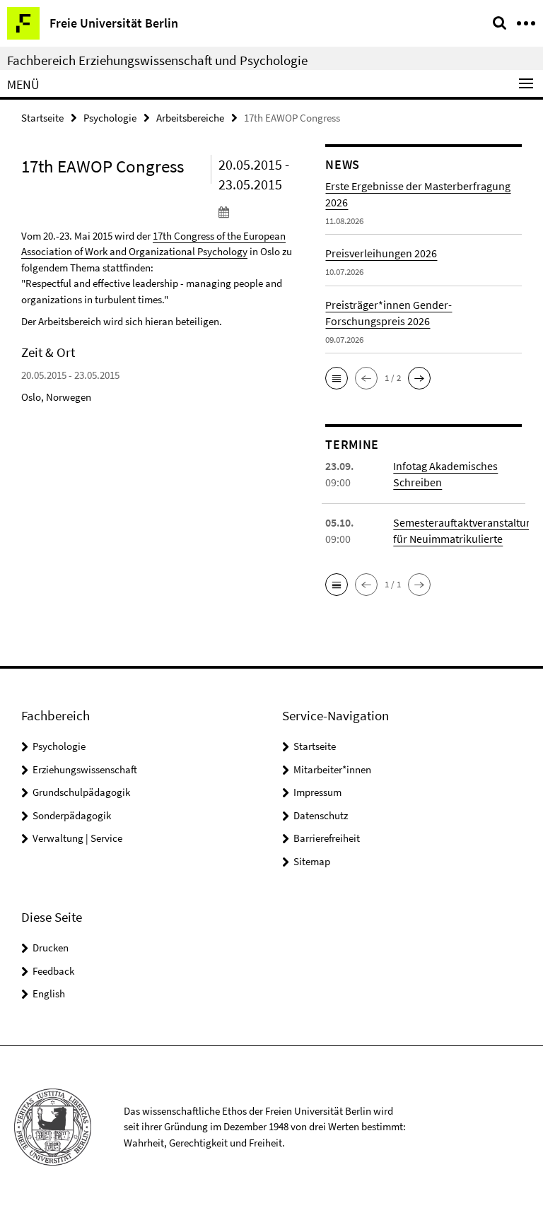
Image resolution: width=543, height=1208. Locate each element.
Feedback (53, 971)
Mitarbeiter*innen (332, 769)
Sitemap (311, 861)
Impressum (317, 792)
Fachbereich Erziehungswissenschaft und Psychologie (157, 60)
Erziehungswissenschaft (85, 769)
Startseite (42, 117)
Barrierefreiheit (326, 838)
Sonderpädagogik (72, 815)
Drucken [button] (51, 947)
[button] (336, 378)
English (49, 993)
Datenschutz (320, 815)
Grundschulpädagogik (81, 792)
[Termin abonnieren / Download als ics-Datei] (261, 211)
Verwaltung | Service (77, 838)
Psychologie (109, 117)
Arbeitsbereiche (190, 117)
